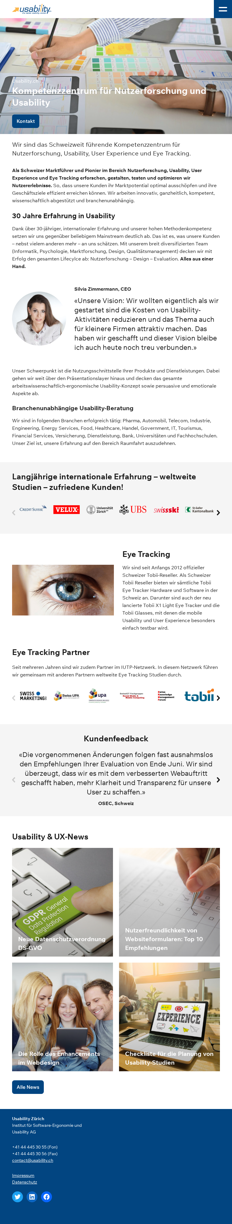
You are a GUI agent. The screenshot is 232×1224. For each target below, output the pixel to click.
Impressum (23, 1175)
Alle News (28, 1087)
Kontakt (26, 121)
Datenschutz (24, 1182)
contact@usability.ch (32, 1160)
